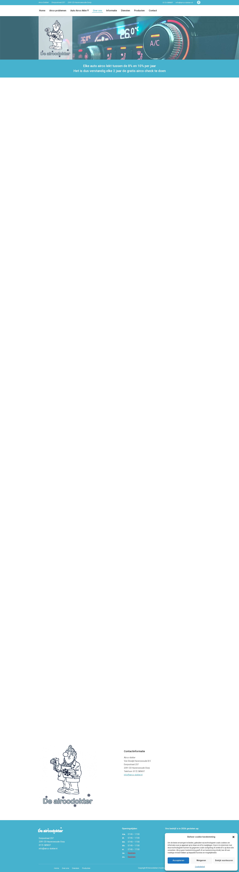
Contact (153, 10)
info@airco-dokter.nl (184, 2)
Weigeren (201, 860)
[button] (233, 837)
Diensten (75, 868)
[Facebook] (198, 2)
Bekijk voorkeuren (224, 860)
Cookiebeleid (200, 867)
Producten (139, 10)
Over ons (97, 10)
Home (42, 10)
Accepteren (178, 860)
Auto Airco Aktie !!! (79, 10)
